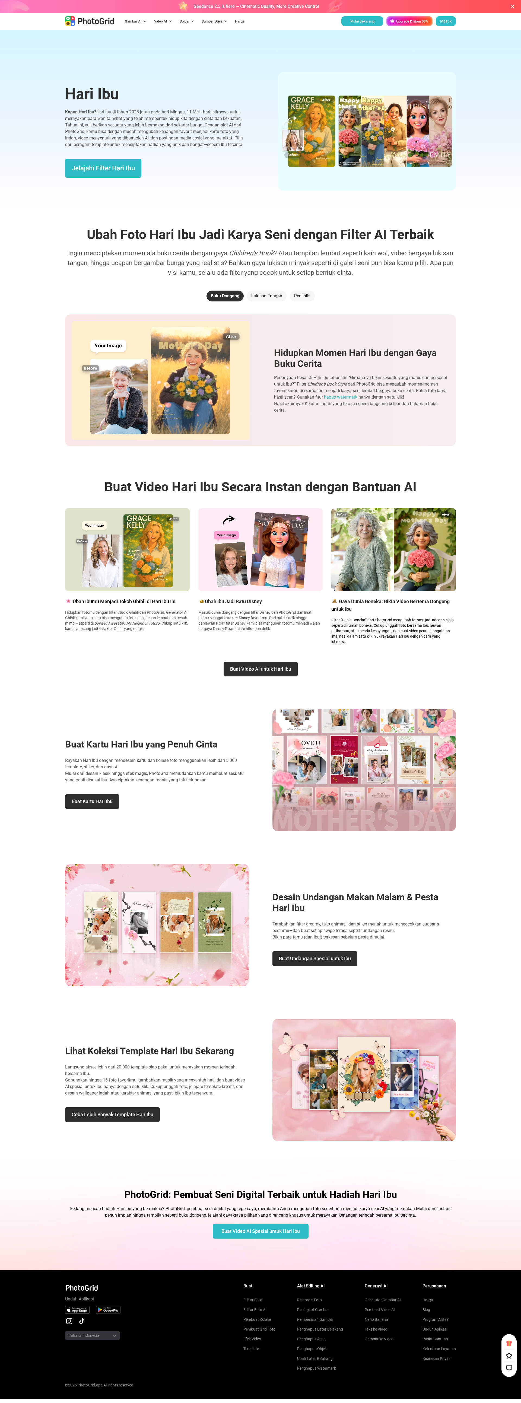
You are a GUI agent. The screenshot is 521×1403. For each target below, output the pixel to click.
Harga (427, 1300)
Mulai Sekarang (362, 21)
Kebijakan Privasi (436, 1358)
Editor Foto (252, 1300)
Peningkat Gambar (313, 1309)
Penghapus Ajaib (311, 1339)
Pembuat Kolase (257, 1319)
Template (251, 1349)
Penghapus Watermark (316, 1368)
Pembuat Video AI (380, 1309)
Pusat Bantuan (435, 1339)
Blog (426, 1309)
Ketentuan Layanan (439, 1349)
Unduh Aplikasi (434, 1329)
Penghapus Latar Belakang (320, 1329)
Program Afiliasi (435, 1319)
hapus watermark (340, 397)
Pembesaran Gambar (315, 1319)
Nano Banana (376, 1319)
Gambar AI (133, 21)
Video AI (160, 21)
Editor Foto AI (254, 1309)
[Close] (512, 6)
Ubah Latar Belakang (315, 1358)
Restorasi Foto (309, 1300)
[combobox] (85, 1335)
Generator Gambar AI (383, 1300)
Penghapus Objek (312, 1349)
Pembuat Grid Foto (259, 1329)
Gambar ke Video (379, 1339)
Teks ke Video (376, 1329)
